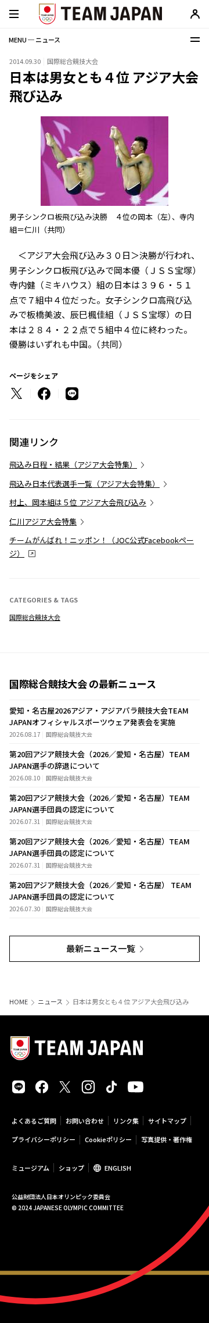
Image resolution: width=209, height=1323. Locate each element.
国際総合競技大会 (34, 617)
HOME (18, 1001)
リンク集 (126, 1120)
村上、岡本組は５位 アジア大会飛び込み (77, 502)
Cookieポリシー (108, 1139)
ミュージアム (30, 1167)
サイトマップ (167, 1120)
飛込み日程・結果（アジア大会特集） (73, 464)
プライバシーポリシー (43, 1139)
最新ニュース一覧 (100, 948)
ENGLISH (118, 1167)
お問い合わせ (85, 1120)
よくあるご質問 (34, 1120)
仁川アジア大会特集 (43, 521)
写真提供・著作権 (166, 1139)
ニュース (50, 1001)
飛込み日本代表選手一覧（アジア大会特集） (84, 483)
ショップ (71, 1167)
